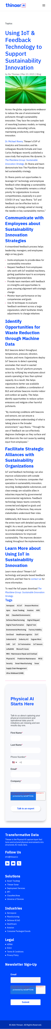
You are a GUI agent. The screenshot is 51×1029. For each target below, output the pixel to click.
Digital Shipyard (33, 620)
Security (9, 663)
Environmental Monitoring (16, 630)
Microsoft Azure (22, 649)
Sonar (37, 663)
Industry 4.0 (23, 639)
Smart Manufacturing (23, 663)
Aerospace (10, 606)
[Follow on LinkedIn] (7, 863)
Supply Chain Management (16, 668)
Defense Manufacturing (15, 620)
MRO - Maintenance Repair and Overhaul (21, 654)
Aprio (8, 610)
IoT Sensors (37, 644)
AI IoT (19, 606)
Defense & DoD (13, 920)
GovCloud (10, 634)
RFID (40, 659)
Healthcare (12, 924)
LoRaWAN (10, 649)
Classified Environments (21, 615)
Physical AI (10, 659)
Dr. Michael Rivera (14, 141)
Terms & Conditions (15, 951)
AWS (38, 610)
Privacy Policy (13, 955)
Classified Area (13, 895)
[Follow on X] (19, 863)
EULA (9, 948)
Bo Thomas (13, 74)
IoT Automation (24, 644)
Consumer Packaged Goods (18, 931)
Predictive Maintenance (27, 659)
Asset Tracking (18, 610)
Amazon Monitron (31, 606)
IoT (14, 644)
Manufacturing (13, 916)
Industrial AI (11, 639)
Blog (39, 74)
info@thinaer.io (11, 857)
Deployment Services (16, 888)
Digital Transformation (15, 625)
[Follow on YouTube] (13, 863)
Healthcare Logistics (24, 634)
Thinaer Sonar (13, 884)
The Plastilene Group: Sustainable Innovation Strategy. (24, 592)
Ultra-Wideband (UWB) (15, 673)
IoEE (8, 644)
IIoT (36, 634)
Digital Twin (31, 625)
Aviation (30, 610)
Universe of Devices (15, 899)
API (8, 892)
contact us (36, 579)
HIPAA (10, 944)
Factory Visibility (35, 630)
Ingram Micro (36, 639)
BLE (7, 615)
